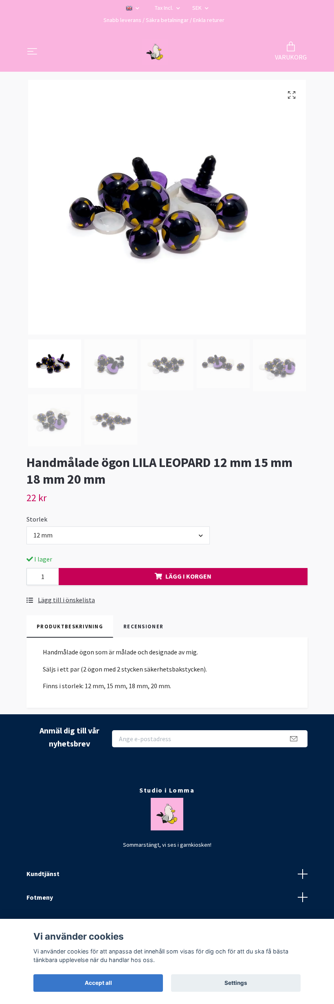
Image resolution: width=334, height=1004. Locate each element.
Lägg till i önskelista (66, 600)
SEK (197, 7)
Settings (235, 983)
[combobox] (118, 535)
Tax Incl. (164, 7)
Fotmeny (39, 897)
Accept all (98, 983)
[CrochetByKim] (155, 52)
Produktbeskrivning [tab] (70, 626)
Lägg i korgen (188, 576)
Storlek (36, 519)
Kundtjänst (42, 874)
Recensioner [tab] (143, 626)
